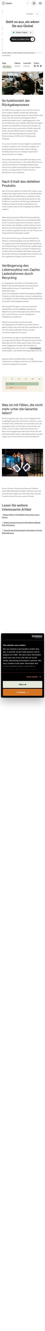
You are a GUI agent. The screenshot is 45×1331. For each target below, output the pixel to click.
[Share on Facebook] (38, 66)
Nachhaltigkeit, (35, 348)
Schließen (29, 14)
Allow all (22, 684)
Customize (21, 692)
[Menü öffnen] (40, 3)
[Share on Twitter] (41, 66)
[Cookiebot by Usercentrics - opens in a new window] (32, 636)
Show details (32, 677)
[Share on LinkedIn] (35, 66)
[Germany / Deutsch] (7, 3)
